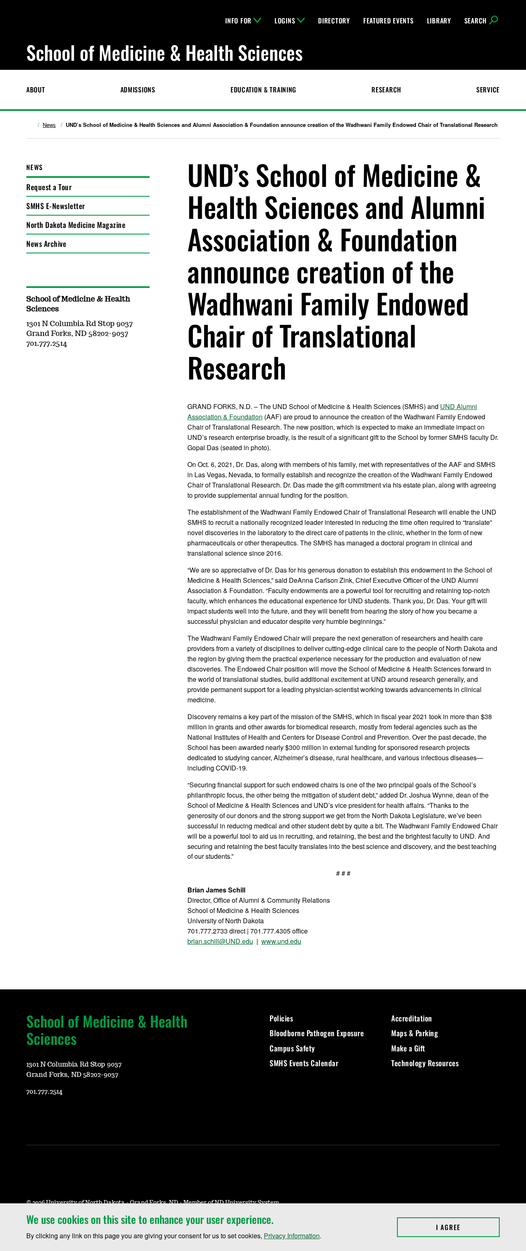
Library (439, 20)
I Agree (468, 1227)
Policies (281, 1018)
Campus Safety (292, 1048)
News (49, 125)
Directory (334, 20)
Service (488, 89)
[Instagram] (52, 1116)
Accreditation (411, 1018)
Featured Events (388, 20)
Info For (238, 20)
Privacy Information (292, 1235)
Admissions (137, 89)
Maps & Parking (414, 1033)
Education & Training (263, 89)
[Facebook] (71, 1116)
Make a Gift (408, 1048)
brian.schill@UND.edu (220, 941)
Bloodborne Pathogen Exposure (317, 1033)
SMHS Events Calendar (304, 1063)
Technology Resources (425, 1063)
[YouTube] (32, 1116)
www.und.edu (281, 941)
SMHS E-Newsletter (55, 205)
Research (386, 89)
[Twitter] (91, 1116)
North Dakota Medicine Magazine (75, 224)
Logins (285, 20)
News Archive (46, 243)
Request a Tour (49, 187)
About (35, 89)
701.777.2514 (44, 1091)
